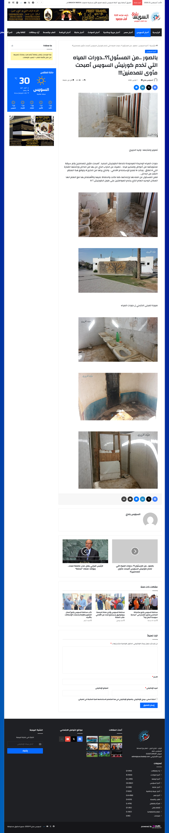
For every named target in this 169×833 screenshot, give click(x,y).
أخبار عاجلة (79, 32)
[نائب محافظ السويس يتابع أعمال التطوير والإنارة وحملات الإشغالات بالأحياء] (77, 601)
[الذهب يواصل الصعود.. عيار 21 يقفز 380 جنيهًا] (104, 746)
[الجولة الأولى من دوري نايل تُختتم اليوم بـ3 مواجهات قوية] (116, 739)
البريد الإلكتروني (151, 688)
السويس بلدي (148, 80)
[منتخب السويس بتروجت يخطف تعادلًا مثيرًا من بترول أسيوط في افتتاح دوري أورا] (104, 739)
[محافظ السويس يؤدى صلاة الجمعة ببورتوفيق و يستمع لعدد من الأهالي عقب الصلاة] (110, 601)
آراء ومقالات (34, 32)
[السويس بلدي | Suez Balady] (137, 17)
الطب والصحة (49, 32)
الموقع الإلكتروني (101, 688)
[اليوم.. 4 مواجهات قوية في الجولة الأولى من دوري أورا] (104, 754)
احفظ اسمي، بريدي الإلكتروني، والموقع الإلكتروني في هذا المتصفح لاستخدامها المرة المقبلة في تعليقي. (117, 699)
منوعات (157, 815)
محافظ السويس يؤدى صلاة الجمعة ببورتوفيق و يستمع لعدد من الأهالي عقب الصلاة (110, 615)
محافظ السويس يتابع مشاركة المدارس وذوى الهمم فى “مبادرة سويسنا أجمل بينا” (144, 615)
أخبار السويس (143, 32)
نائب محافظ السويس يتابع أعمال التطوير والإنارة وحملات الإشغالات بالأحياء (78, 615)
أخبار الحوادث (94, 32)
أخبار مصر (128, 32)
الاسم (155, 676)
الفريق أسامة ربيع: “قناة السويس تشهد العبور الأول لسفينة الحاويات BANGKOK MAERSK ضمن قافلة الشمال (92, 2)
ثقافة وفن (20, 32)
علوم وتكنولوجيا (153, 811)
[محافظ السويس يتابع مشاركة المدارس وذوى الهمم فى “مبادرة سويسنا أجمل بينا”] (143, 601)
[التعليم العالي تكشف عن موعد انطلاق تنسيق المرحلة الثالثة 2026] (92, 746)
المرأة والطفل (155, 803)
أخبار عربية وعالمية (111, 32)
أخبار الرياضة (65, 32)
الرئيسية (156, 32)
